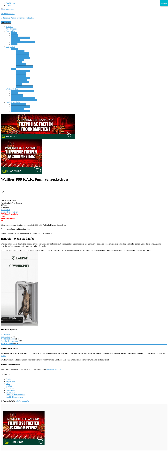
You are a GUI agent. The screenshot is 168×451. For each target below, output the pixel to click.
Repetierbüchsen (22, 55)
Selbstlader (20, 60)
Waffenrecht (10, 392)
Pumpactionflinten (23, 78)
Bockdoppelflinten (23, 71)
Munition (14, 93)
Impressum (10, 388)
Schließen (164, 3)
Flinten (13, 69)
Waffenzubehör (12, 89)
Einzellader (20, 51)
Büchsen (14, 49)
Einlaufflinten (21, 75)
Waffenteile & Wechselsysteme (23, 42)
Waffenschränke (17, 95)
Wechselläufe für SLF (24, 87)
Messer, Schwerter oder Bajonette (24, 100)
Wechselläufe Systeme (24, 67)
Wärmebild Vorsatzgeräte (20, 107)
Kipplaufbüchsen (22, 53)
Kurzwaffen (10, 31)
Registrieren (10, 3)
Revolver (14, 35)
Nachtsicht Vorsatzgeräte (20, 111)
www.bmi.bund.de (53, 369)
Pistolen (14, 33)
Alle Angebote (11, 29)
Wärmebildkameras (18, 104)
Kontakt (9, 386)
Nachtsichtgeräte (17, 109)
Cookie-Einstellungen (14, 397)
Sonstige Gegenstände (9, 341)
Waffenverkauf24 (22, 401)
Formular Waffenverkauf (15, 395)
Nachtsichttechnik (13, 102)
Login (8, 5)
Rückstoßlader (21, 80)
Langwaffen (10, 47)
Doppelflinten (21, 73)
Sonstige (14, 44)
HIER (3, 356)
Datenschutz (10, 390)
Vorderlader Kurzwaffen (20, 38)
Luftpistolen (15, 40)
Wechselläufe (21, 64)
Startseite (9, 27)
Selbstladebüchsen (23, 58)
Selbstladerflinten (22, 82)
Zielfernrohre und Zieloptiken (22, 91)
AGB (8, 384)
